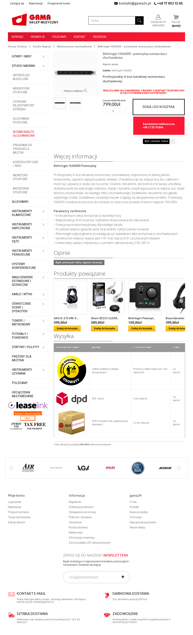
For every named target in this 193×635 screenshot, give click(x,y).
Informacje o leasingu (82, 537)
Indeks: (107, 70)
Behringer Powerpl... (141, 318)
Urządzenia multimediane (22, 394)
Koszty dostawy (78, 527)
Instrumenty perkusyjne (22, 252)
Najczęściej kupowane (143, 522)
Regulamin (75, 501)
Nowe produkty (139, 512)
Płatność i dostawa (80, 517)
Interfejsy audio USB (21, 77)
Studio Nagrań (23, 66)
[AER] (28, 467)
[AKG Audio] (137, 467)
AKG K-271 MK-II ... (66, 318)
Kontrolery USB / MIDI (25, 164)
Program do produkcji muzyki (22, 148)
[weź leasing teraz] (28, 405)
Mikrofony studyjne (21, 90)
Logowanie (14, 501)
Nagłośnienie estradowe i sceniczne (22, 281)
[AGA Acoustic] (83, 467)
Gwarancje (75, 522)
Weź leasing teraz (156, 141)
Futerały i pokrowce (20, 335)
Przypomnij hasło (58, 3)
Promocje (38, 36)
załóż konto (158, 25)
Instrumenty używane (22, 371)
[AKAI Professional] (110, 467)
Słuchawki (20, 201)
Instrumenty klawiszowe (22, 213)
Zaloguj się (17, 3)
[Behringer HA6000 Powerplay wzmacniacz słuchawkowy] (60, 103)
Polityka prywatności (81, 507)
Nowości (17, 36)
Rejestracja (36, 3)
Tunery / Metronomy (21, 322)
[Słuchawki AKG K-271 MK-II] (70, 297)
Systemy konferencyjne (24, 266)
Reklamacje (76, 532)
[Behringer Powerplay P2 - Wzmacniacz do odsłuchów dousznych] (145, 297)
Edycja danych (16, 522)
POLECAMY (20, 383)
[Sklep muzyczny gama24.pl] (35, 18)
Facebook (99, 36)
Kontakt (80, 36)
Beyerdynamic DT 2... (179, 318)
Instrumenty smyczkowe (22, 226)
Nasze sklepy (137, 527)
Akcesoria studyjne (21, 190)
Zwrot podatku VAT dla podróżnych (90, 542)
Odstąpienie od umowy (82, 512)
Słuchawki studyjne (21, 120)
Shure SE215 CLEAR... (105, 318)
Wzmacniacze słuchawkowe (24, 133)
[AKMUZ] (165, 467)
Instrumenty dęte (22, 239)
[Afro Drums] (55, 467)
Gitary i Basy (21, 56)
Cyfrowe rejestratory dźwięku (23, 105)
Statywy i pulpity (25, 347)
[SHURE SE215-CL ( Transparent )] (108, 297)
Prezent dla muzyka (21, 358)
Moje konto (16, 495)
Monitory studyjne (20, 177)
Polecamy (59, 36)
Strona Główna (17, 46)
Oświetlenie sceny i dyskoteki (21, 307)
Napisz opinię (110, 64)
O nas (133, 501)
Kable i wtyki (22, 294)
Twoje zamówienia (19, 517)
